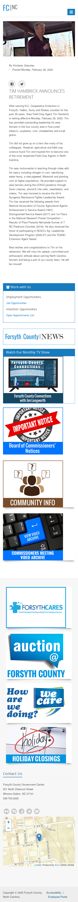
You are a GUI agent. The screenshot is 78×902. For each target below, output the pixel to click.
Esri (57, 864)
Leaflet (37, 864)
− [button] (8, 828)
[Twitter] (29, 811)
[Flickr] (6, 811)
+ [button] (8, 822)
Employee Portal (57, 897)
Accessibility (53, 892)
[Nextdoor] (14, 811)
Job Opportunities (16, 303)
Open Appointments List (20, 315)
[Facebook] (21, 811)
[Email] (37, 811)
